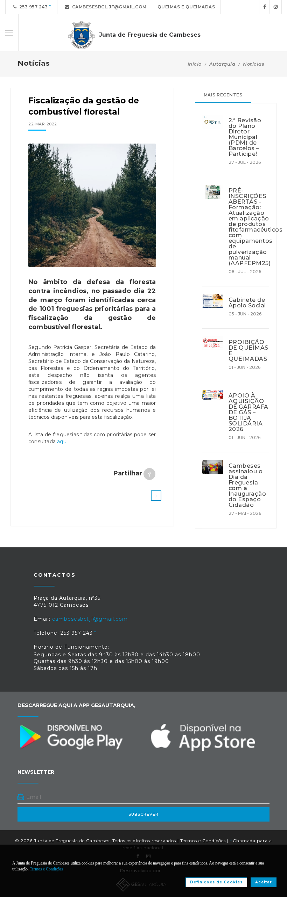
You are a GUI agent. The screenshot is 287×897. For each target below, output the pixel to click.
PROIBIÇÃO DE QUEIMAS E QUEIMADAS (248, 351)
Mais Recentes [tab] (223, 94)
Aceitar (263, 882)
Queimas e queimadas (186, 6)
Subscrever (143, 814)
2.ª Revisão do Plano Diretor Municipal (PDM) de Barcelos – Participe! (245, 137)
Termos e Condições (203, 840)
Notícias (253, 64)
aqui (62, 441)
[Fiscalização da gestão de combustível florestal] (92, 205)
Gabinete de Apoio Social (247, 302)
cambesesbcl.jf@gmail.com (108, 6)
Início (195, 64)
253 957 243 (32, 6)
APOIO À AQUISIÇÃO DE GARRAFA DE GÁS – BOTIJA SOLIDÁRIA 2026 (248, 412)
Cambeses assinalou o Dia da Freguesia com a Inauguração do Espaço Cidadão (247, 485)
